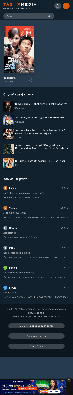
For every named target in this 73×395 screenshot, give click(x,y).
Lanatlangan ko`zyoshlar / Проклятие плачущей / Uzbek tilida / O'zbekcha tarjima (38, 257)
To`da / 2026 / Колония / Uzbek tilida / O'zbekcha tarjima (38, 217)
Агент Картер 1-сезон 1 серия (23, 197)
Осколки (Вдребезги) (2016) (22, 237)
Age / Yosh (36, 346)
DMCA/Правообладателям (36, 325)
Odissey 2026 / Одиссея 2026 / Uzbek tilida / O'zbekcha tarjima (38, 277)
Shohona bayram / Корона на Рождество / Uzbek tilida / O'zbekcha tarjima (38, 297)
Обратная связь (36, 335)
